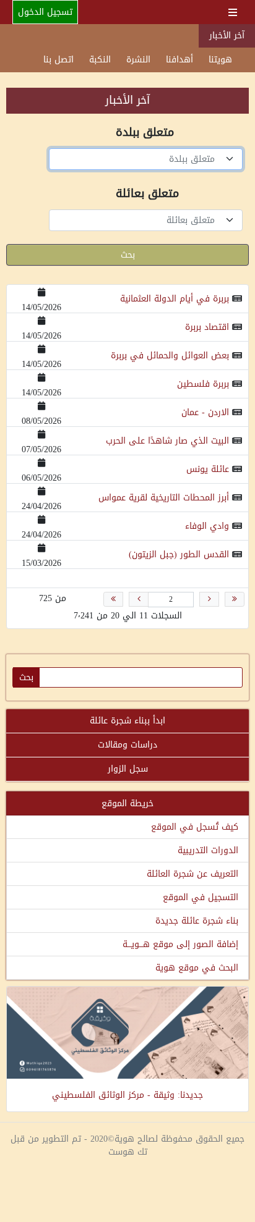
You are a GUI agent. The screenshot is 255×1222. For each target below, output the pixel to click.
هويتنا (220, 59)
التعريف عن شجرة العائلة (192, 874)
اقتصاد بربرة (207, 327)
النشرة (138, 59)
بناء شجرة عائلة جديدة (196, 920)
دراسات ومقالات (127, 744)
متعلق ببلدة (145, 133)
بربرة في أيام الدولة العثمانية (174, 298)
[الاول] (234, 599)
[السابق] (209, 599)
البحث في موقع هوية (196, 967)
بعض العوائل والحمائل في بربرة (170, 355)
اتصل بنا (58, 59)
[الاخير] (113, 599)
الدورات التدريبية (208, 850)
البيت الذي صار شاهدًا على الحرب (167, 440)
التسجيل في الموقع (200, 897)
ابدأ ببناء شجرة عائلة (127, 720)
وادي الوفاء (207, 526)
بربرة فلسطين (203, 384)
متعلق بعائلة (147, 194)
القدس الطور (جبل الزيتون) (179, 554)
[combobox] (146, 159)
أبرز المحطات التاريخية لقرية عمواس (163, 497)
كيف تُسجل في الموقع (194, 827)
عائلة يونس (207, 469)
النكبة (100, 59)
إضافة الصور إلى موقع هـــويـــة (180, 944)
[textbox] (138, 159)
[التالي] (139, 599)
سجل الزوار (128, 769)
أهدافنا (179, 59)
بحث (128, 255)
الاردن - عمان (205, 412)
